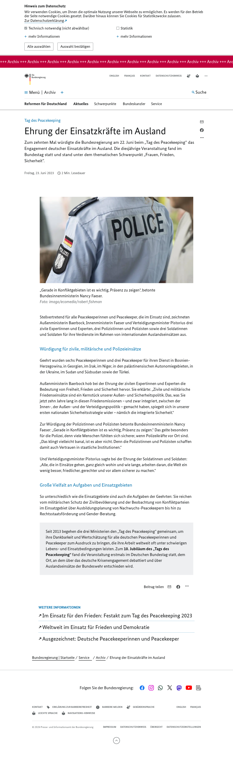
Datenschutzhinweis (169, 75)
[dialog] (116, 28)
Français (129, 75)
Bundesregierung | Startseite (53, 657)
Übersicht (156, 727)
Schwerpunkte (105, 103)
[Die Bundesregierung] (35, 79)
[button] (206, 76)
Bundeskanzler (134, 103)
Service (157, 103)
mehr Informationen (44, 36)
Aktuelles (80, 103)
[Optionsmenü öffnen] (202, 138)
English (114, 75)
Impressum (109, 727)
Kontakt (145, 75)
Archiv (101, 657)
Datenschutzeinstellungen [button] (184, 727)
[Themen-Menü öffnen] (62, 92)
